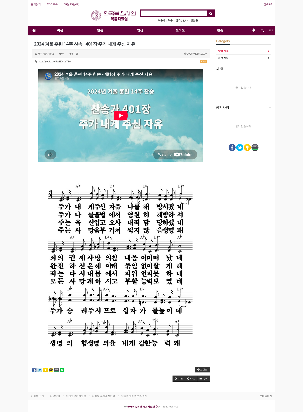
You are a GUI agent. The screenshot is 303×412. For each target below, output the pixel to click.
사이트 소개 (37, 396)
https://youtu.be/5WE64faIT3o (121, 61)
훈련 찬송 (223, 57)
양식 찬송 (223, 51)
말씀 (100, 30)
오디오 (180, 30)
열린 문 (194, 20)
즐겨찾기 (36, 4)
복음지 (161, 20)
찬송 (220, 30)
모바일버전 (266, 396)
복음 (170, 20)
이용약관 (55, 396)
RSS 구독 (52, 4)
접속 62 (268, 4)
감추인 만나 (181, 20)
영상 (140, 30)
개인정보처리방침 (76, 396)
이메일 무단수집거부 (103, 396)
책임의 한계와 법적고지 (134, 396)
